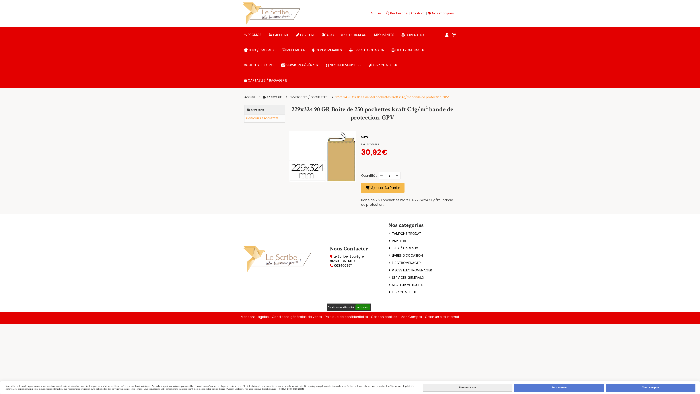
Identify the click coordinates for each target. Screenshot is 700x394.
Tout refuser (559, 387)
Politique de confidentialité (346, 316)
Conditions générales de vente (297, 316)
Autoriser (362, 307)
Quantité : (369, 175)
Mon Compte (411, 316)
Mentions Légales (255, 316)
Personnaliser (467, 387)
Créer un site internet (442, 316)
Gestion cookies (384, 316)
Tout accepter (650, 387)
